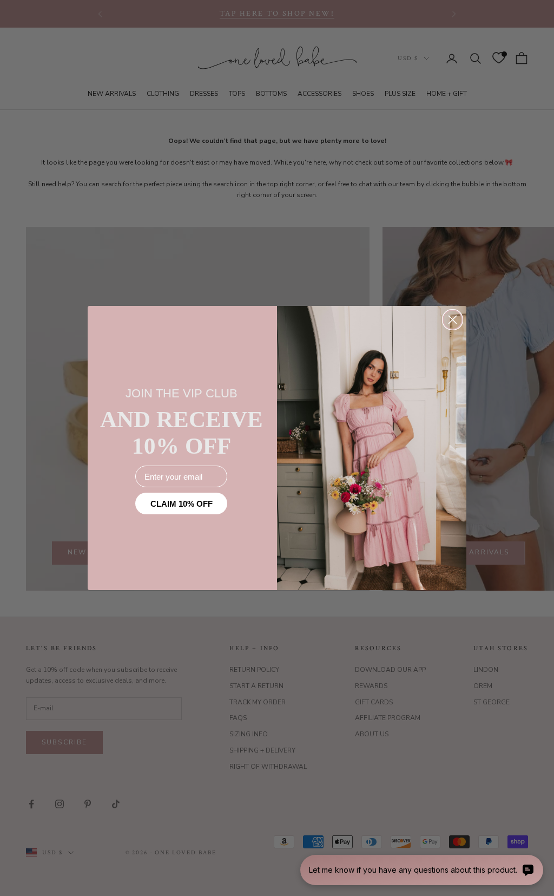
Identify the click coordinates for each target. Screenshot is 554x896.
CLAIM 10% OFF (181, 503)
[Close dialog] (452, 319)
